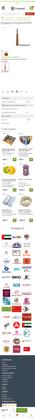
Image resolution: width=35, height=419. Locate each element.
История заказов (7, 377)
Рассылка (5, 381)
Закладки (4, 379)
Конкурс (4, 394)
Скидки (4, 389)
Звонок (23, 417)
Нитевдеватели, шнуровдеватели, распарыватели (16, 20)
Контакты (4, 370)
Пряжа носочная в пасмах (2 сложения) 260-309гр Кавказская (26, 210)
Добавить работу (7, 398)
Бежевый (5, 71)
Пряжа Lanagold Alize (25, 179)
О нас (3, 362)
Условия (4, 396)
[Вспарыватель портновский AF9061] (17, 37)
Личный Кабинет (7, 375)
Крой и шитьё (10, 18)
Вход (9, 417)
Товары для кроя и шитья (23, 18)
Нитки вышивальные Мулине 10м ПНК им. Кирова (8, 149)
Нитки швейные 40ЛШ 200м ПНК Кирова (26, 149)
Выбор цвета (5, 51)
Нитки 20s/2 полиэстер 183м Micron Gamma (7, 210)
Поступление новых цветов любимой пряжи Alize (17, 2)
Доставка (5, 364)
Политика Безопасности (9, 366)
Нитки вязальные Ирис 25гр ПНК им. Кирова (9, 180)
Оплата (4, 387)
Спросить (31, 417)
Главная (3, 417)
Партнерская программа (9, 368)
